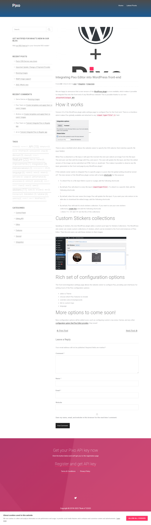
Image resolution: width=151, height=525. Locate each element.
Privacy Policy (85, 471)
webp (31, 198)
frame (40, 159)
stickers (19, 189)
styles (31, 190)
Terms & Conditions (68, 471)
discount (17, 155)
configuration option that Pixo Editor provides (72, 323)
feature (20, 159)
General (18, 236)
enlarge (35, 155)
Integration (81, 84)
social (28, 185)
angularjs (24, 146)
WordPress (40, 198)
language (18, 172)
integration (39, 163)
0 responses (90, 84)
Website (59, 402)
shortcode (108, 175)
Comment (60, 353)
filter (32, 159)
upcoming (16, 198)
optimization (17, 177)
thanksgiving (17, 194)
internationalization (22, 168)
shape (21, 185)
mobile (29, 172)
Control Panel (21, 213)
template (40, 190)
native (36, 172)
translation (30, 194)
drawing (28, 155)
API (65, 98)
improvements (21, 163)
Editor (18, 224)
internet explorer (38, 168)
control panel (35, 151)
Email (58, 391)
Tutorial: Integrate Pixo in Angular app (33, 132)
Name (58, 379)
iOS (47, 168)
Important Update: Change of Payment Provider (33, 67)
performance (39, 177)
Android (16, 146)
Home (121, 5)
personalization (18, 181)
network (44, 172)
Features (19, 230)
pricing (29, 181)
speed (35, 185)
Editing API (20, 219)
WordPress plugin (100, 92)
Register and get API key (75, 464)
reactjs (46, 181)
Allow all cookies (136, 518)
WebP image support (23, 79)
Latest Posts (132, 5)
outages (27, 177)
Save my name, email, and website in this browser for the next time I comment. (86, 418)
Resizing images (22, 73)
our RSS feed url (22, 46)
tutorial (43, 194)
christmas (23, 151)
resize (14, 185)
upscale (25, 198)
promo (38, 181)
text (47, 190)
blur (14, 151)
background (45, 146)
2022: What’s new (22, 85)
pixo (75, 84)
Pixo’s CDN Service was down (26, 61)
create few (72, 209)
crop (44, 151)
